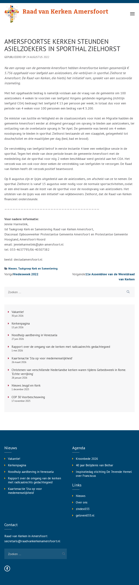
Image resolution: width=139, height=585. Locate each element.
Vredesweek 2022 (25, 274)
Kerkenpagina (21, 323)
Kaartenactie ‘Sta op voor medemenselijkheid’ (42, 358)
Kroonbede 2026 (87, 459)
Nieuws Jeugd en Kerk (26, 385)
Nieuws (12, 268)
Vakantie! (18, 312)
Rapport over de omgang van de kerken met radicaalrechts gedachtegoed (61, 347)
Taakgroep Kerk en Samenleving (38, 268)
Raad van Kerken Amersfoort (65, 11)
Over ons (81, 502)
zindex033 (82, 509)
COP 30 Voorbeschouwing (28, 397)
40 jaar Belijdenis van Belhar (94, 465)
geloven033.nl (85, 515)
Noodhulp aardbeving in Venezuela (34, 335)
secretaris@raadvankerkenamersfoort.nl (32, 541)
